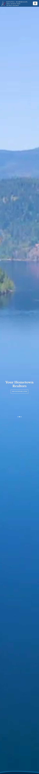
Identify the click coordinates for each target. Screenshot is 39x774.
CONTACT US (19, 393)
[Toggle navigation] (35, 3)
